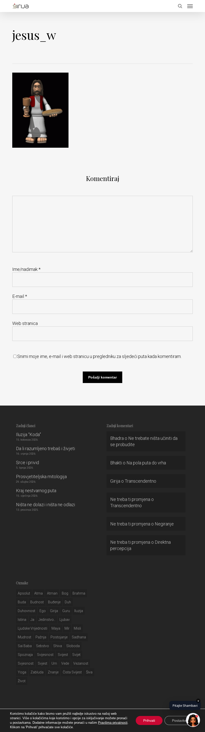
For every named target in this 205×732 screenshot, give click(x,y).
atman (52, 593)
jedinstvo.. (46, 620)
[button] (190, 6)
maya (56, 628)
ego (43, 611)
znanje (53, 672)
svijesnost (45, 655)
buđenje (54, 602)
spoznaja (25, 655)
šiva (89, 672)
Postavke (179, 720)
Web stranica (25, 323)
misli (77, 628)
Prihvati (149, 720)
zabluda (37, 672)
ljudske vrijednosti (32, 628)
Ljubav (65, 620)
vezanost (80, 663)
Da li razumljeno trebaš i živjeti (45, 448)
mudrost (24, 637)
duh (68, 602)
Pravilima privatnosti (113, 722)
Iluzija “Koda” (28, 434)
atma (38, 593)
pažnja (41, 637)
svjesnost (26, 663)
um (54, 663)
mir (67, 628)
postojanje (59, 637)
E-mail (19, 296)
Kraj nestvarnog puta (36, 490)
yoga (22, 672)
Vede (65, 663)
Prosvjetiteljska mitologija (41, 476)
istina (22, 620)
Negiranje (164, 523)
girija (54, 611)
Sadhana (79, 637)
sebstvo (42, 646)
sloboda (73, 646)
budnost (37, 602)
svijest (63, 655)
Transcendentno (140, 481)
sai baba (25, 646)
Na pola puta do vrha (146, 462)
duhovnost (26, 611)
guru (66, 611)
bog (65, 593)
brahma (78, 593)
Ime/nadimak (26, 269)
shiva (57, 646)
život (22, 681)
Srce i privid (27, 462)
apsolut (24, 593)
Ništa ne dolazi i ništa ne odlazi (45, 504)
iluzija (78, 611)
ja (32, 620)
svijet (76, 655)
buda (22, 602)
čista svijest (72, 672)
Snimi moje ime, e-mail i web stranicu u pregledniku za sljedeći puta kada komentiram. (99, 356)
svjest (42, 663)
